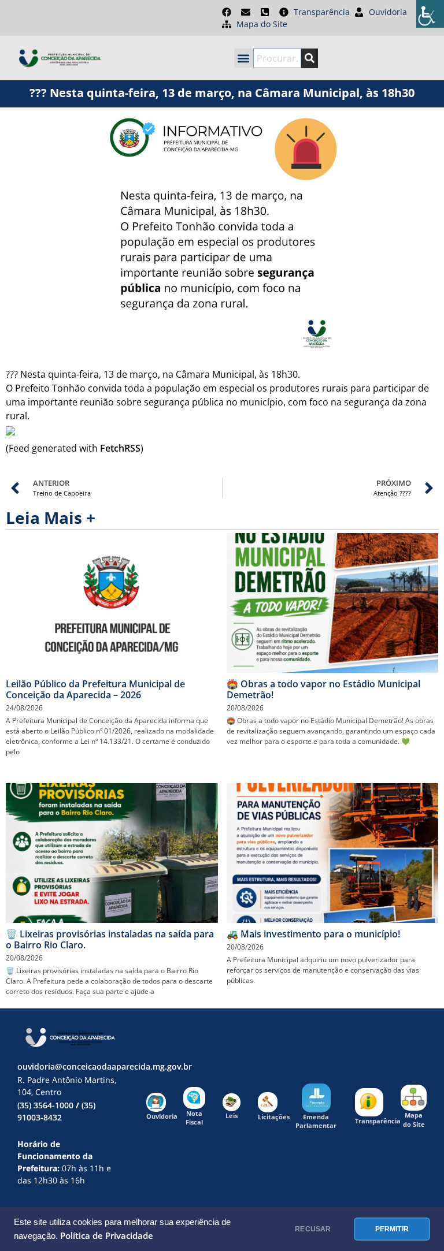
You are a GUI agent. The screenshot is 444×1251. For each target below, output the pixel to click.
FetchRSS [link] (120, 448)
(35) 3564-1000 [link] (45, 1105)
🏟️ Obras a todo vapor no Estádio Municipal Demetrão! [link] (323, 689)
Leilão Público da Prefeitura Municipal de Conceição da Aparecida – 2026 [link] (95, 689)
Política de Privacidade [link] (106, 1235)
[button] (243, 58)
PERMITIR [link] (392, 1229)
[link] (430, 14)
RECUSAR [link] (313, 1229)
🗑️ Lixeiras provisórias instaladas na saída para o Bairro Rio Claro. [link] (110, 939)
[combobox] (277, 58)
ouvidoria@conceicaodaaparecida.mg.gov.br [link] (104, 1066)
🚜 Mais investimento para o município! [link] (313, 934)
